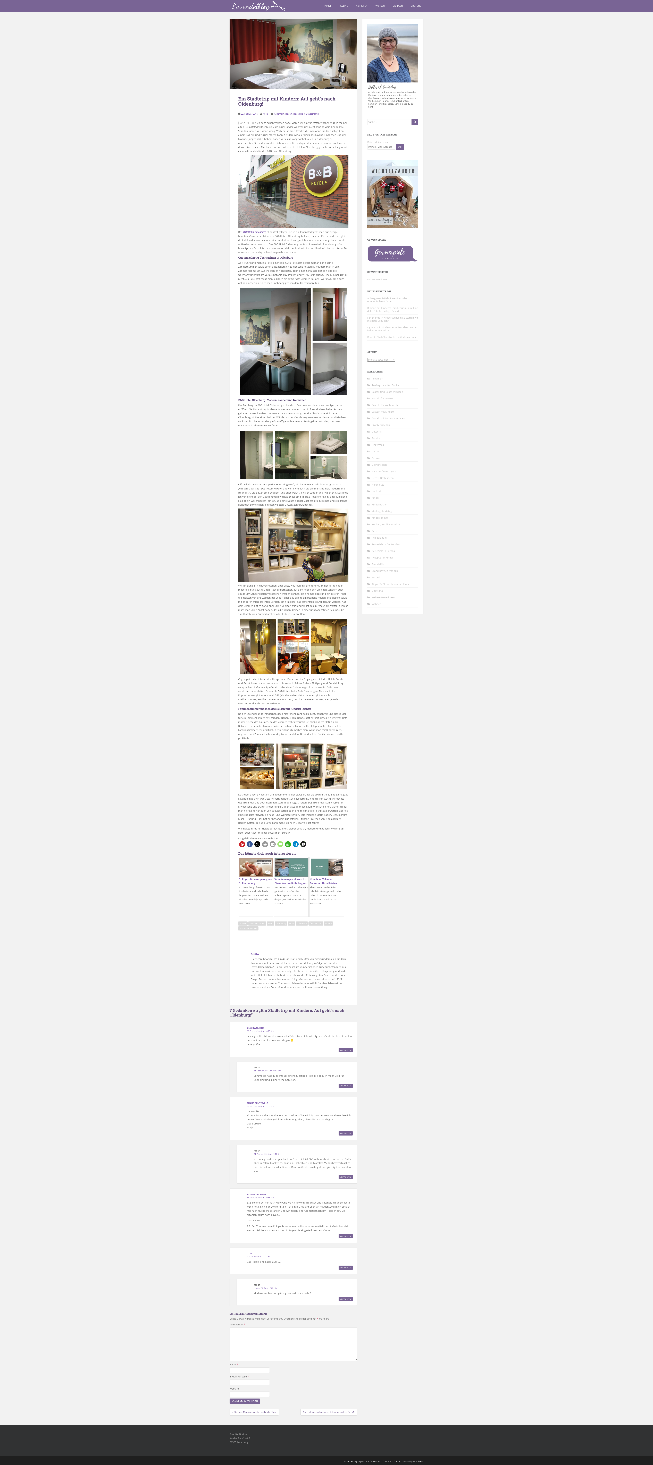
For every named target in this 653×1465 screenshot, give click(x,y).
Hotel (270, 923)
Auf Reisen (361, 5)
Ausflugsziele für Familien (386, 385)
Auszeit (242, 923)
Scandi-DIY (378, 564)
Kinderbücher (380, 504)
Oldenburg (281, 923)
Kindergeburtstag (382, 511)
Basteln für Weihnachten (386, 405)
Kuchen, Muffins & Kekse (386, 524)
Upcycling (377, 590)
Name (234, 1364)
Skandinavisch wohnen (385, 570)
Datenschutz (376, 1461)
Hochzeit (377, 491)
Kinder (375, 497)
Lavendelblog (350, 1461)
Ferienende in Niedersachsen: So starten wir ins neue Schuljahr (392, 319)
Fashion (376, 438)
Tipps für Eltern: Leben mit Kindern (392, 584)
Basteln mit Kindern (383, 411)
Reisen (288, 113)
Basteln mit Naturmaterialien (388, 418)
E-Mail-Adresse (239, 1376)
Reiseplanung (379, 537)
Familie (327, 5)
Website (234, 1388)
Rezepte (344, 5)
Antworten (345, 1050)
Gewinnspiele (379, 464)
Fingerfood (378, 444)
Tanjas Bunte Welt (257, 1103)
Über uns (416, 5)
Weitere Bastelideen (383, 597)
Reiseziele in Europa (383, 551)
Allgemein (279, 113)
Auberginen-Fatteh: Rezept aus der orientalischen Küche (387, 300)
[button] (242, 844)
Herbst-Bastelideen (383, 478)
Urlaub (328, 923)
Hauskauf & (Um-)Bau (384, 471)
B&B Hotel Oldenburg (254, 232)
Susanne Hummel (256, 1194)
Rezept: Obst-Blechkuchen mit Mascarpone (392, 337)
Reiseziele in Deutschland (306, 113)
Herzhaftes (378, 484)
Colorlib (397, 1461)
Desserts (377, 431)
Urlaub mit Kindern (248, 928)
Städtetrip (302, 923)
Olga (250, 1253)
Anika (265, 113)
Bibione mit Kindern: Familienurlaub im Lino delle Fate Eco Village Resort (392, 309)
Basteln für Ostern (382, 398)
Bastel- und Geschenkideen (387, 391)
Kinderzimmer (380, 517)
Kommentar (237, 1324)
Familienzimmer (257, 923)
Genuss (376, 458)
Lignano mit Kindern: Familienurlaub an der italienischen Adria (392, 329)
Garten (376, 451)
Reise (291, 923)
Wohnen (380, 5)
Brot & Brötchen (381, 425)
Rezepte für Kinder (382, 557)
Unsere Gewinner (377, 279)
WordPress (418, 1461)
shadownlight (255, 1028)
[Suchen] (415, 122)
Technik (376, 577)
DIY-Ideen (398, 5)
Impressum (363, 1461)
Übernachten (316, 923)
